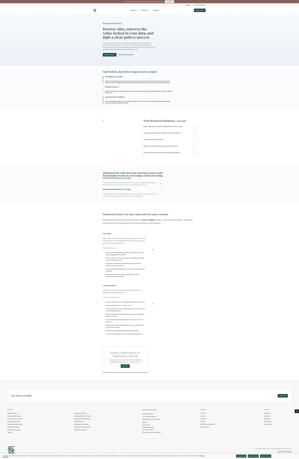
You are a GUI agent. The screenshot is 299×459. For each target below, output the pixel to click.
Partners (203, 421)
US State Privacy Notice (149, 416)
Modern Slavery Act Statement (151, 419)
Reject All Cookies (253, 456)
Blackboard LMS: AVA (80, 413)
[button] (169, 126)
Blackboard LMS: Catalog (14, 419)
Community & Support (199, 5)
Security (144, 422)
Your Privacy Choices (148, 429)
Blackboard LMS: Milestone (82, 419)
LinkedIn (266, 413)
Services (9, 432)
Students (188, 5)
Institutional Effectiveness (14, 424)
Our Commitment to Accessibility (151, 432)
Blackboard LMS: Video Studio (82, 416)
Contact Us (282, 396)
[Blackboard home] (11, 450)
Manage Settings (241, 456)
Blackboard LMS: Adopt (14, 416)
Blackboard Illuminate (13, 421)
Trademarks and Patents (285, 451)
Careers (203, 416)
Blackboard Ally (78, 421)
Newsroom (204, 419)
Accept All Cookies (265, 456)
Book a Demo (200, 10)
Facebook (267, 421)
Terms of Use (146, 425)
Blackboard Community (207, 424)
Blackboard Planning (13, 427)
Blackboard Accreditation (81, 424)
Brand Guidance (205, 427)
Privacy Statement (147, 414)
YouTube (266, 416)
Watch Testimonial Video (126, 54)
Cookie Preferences (147, 427)
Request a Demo (110, 54)
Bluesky (266, 419)
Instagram (267, 424)
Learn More (169, 1)
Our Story (203, 413)
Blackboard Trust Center (149, 410)
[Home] (94, 10)
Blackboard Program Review (82, 427)
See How (125, 366)
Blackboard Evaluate (80, 430)
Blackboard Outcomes (13, 430)
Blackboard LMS (12, 413)
